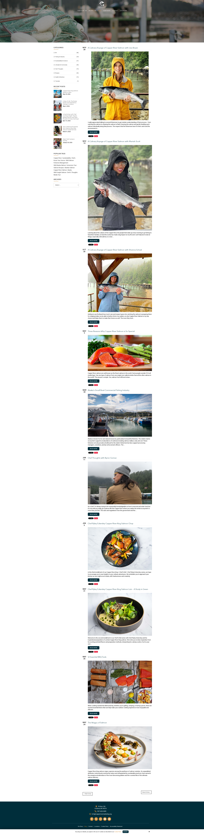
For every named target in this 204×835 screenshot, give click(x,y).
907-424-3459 (101, 811)
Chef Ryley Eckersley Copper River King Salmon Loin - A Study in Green (118, 589)
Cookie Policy (117, 831)
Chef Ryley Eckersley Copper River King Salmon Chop (110, 523)
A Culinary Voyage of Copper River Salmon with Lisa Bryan (113, 47)
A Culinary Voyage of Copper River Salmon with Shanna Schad (115, 249)
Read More (93, 132)
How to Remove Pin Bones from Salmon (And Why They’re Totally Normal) (70, 128)
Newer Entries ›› (146, 792)
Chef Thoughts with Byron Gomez (102, 457)
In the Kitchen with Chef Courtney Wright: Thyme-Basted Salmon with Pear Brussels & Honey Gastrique (71, 116)
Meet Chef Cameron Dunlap (69, 139)
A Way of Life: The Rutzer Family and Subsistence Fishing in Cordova (70, 102)
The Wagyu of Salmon (97, 722)
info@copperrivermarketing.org (102, 814)
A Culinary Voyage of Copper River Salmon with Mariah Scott (114, 141)
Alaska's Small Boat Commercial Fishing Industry (108, 390)
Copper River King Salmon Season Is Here (70, 91)
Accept (125, 831)
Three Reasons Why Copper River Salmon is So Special (111, 331)
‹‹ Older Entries (87, 793)
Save (97, 136)
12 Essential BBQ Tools (97, 657)
